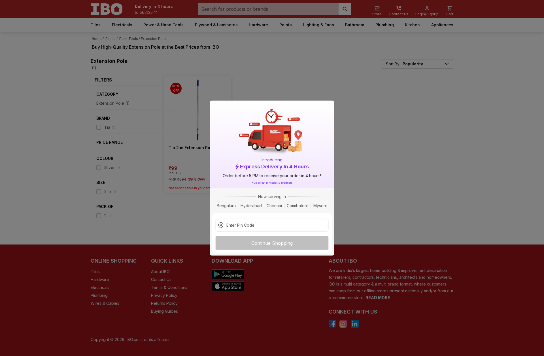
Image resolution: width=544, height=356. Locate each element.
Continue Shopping (272, 243)
